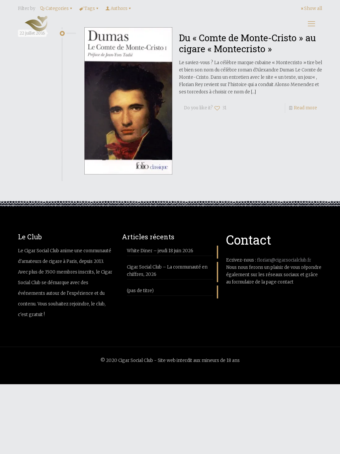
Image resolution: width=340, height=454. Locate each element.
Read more (305, 108)
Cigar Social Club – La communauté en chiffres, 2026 (167, 270)
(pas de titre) (140, 290)
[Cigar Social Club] (36, 23)
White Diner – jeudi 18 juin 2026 (160, 251)
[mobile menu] (311, 23)
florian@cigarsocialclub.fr (284, 260)
